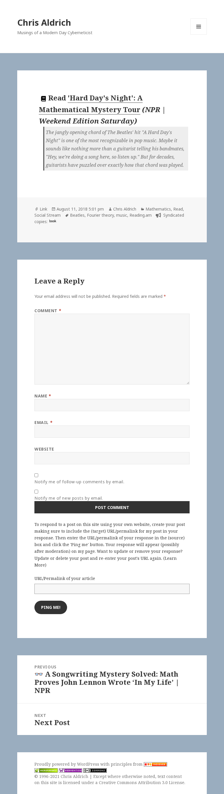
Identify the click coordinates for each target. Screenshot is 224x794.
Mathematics (158, 209)
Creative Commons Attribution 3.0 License (141, 782)
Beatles (77, 215)
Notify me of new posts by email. (68, 498)
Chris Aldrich (44, 22)
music (121, 215)
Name (42, 396)
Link (43, 209)
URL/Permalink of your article (64, 578)
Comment (47, 310)
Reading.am (141, 215)
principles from (127, 764)
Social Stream (47, 215)
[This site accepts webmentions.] (70, 770)
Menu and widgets (199, 34)
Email (43, 422)
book (52, 220)
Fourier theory (100, 215)
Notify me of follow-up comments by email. (79, 481)
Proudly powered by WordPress (67, 764)
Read (178, 209)
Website (44, 449)
